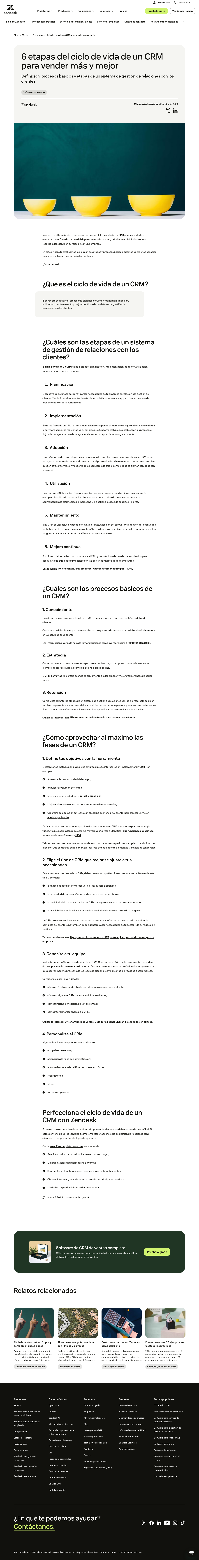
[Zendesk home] (11, 9)
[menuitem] (45, 11)
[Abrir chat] (192, 1553)
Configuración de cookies (85, 1552)
